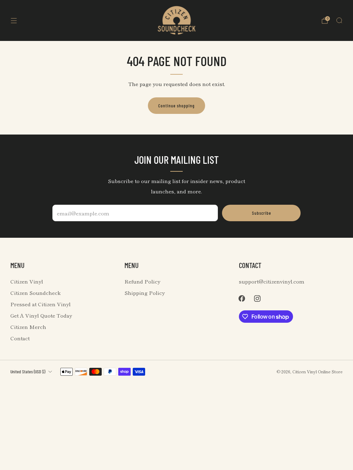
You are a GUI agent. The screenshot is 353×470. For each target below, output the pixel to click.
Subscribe (261, 213)
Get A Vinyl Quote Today (41, 315)
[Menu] (13, 20)
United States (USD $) (27, 371)
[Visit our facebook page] (242, 298)
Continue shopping (176, 105)
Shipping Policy (144, 292)
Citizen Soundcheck (35, 292)
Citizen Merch (28, 326)
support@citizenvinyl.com (271, 281)
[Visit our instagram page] (257, 298)
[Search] (339, 20)
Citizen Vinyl (26, 281)
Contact (20, 338)
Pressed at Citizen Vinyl (40, 304)
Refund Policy (142, 281)
